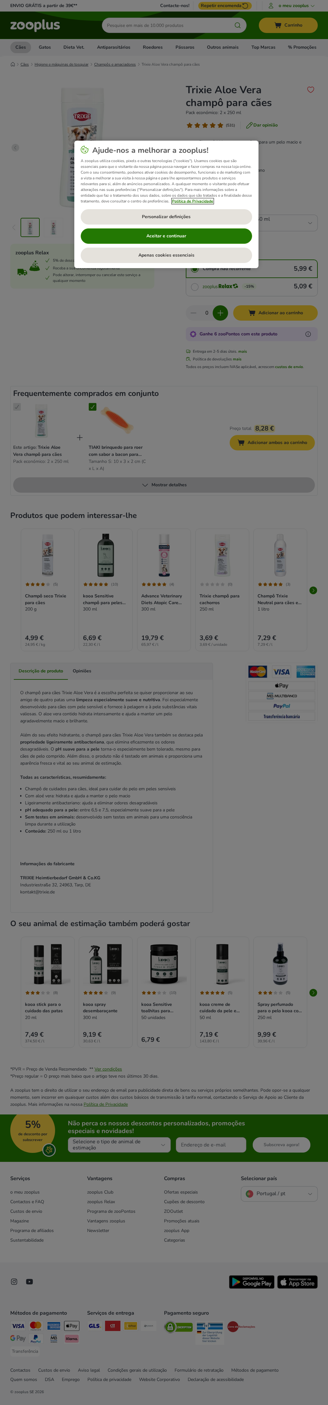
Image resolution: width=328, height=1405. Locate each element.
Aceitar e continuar (166, 236)
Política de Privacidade (192, 201)
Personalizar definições (166, 217)
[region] (166, 204)
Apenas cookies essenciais (166, 255)
